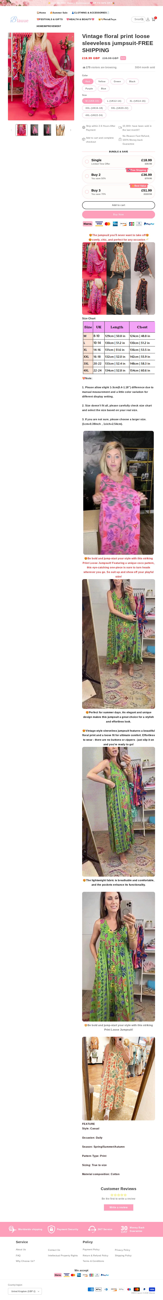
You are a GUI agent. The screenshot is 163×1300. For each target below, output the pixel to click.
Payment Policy (91, 1249)
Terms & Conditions (93, 1261)
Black (132, 81)
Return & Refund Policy (95, 1255)
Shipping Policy (123, 1255)
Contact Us (54, 1250)
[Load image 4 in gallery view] (60, 130)
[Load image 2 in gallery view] (34, 130)
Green (117, 81)
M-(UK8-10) (92, 101)
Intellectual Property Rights (63, 1255)
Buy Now (118, 214)
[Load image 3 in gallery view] (47, 130)
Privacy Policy (122, 1250)
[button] (153, 19)
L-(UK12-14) (114, 101)
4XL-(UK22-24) (94, 115)
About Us (21, 1249)
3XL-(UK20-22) (119, 108)
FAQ (18, 1255)
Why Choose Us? (25, 1261)
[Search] (141, 19)
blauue (152, 1293)
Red (87, 81)
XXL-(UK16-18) (94, 108)
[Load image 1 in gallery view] (21, 130)
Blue (103, 88)
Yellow (102, 81)
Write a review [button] (119, 1207)
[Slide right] (70, 130)
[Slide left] (11, 130)
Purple (89, 88)
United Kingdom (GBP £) (23, 1291)
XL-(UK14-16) (138, 101)
